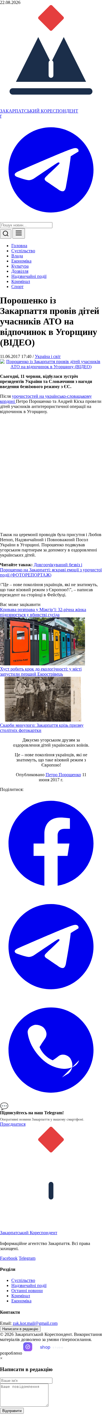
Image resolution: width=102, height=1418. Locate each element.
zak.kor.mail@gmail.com (35, 1323)
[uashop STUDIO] (48, 1353)
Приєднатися (13, 1124)
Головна (19, 245)
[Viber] (51, 1099)
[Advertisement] (51, 473)
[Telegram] (51, 219)
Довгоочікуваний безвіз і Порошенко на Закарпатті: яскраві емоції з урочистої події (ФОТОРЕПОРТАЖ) (51, 569)
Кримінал (20, 281)
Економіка (21, 261)
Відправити (12, 1411)
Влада (17, 255)
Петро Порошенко (63, 774)
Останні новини (27, 1290)
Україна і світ (48, 356)
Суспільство (23, 250)
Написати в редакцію (20, 1329)
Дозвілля (19, 271)
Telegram (27, 1258)
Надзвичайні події (28, 276)
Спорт (17, 286)
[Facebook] (51, 892)
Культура (20, 266)
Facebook (9, 1258)
